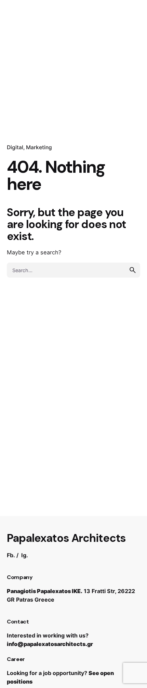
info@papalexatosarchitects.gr (50, 644)
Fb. (11, 555)
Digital (15, 147)
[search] (132, 270)
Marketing (39, 147)
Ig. (24, 555)
